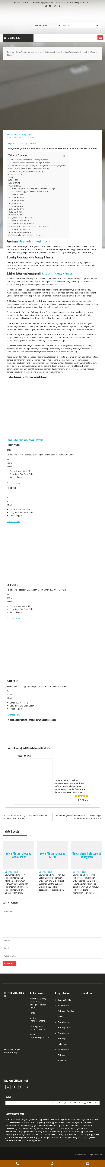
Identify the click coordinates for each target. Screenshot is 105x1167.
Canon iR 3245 (17, 212)
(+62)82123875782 (38, 1061)
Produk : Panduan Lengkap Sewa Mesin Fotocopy (30, 168)
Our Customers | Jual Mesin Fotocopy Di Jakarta (30, 191)
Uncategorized (24, 134)
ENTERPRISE (16, 186)
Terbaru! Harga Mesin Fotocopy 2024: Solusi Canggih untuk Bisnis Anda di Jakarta (77, 848)
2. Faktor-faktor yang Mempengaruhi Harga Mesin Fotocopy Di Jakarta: (38, 165)
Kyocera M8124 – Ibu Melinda (22, 218)
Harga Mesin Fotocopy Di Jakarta (21, 143)
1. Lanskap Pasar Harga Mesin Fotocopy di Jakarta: (30, 163)
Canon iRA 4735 (17, 200)
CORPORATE (15, 183)
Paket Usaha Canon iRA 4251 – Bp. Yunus (27, 235)
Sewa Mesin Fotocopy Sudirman (63, 1086)
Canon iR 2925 (17, 203)
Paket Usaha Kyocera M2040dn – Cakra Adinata (30, 226)
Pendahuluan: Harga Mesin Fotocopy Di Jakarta (29, 160)
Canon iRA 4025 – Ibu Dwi (21, 232)
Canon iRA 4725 (17, 194)
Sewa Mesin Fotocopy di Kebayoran (86, 886)
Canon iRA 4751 (17, 206)
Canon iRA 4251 (17, 215)
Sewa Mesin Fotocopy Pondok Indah (18, 886)
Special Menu (14, 37)
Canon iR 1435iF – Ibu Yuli (21, 229)
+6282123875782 (37, 1052)
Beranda (10, 52)
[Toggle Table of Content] (63, 156)
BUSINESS (14, 180)
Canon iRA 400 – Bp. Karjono (22, 223)
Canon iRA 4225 (17, 209)
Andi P (33, 137)
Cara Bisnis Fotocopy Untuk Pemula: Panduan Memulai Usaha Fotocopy (25, 848)
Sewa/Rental (21, 52)
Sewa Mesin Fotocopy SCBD (52, 886)
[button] (100, 37)
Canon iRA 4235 (17, 197)
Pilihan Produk (16, 174)
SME (12, 177)
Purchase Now (13, 483)
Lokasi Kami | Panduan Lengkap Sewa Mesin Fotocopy (33, 189)
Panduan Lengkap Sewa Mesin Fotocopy (26, 171)
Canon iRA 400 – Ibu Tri (20, 221)
